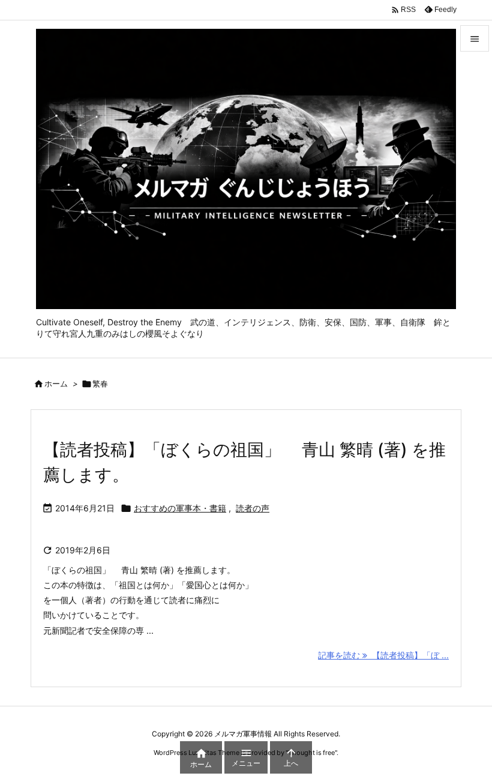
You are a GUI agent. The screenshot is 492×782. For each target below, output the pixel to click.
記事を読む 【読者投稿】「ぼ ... (383, 655)
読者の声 (252, 508)
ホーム (56, 383)
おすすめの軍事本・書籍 (180, 508)
